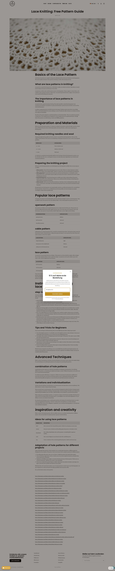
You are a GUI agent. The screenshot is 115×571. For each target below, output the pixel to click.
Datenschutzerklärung (59, 298)
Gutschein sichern (57, 294)
